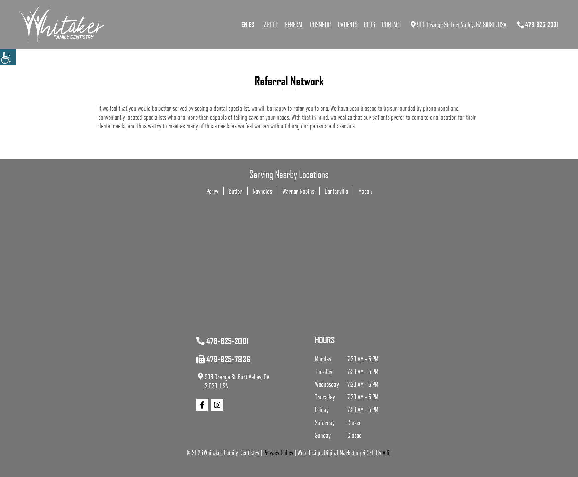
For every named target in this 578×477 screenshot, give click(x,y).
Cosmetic (320, 24)
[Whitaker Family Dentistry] (62, 24)
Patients (347, 24)
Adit (387, 452)
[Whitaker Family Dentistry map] (289, 292)
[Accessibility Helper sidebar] (8, 57)
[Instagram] (217, 405)
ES (251, 24)
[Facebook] (202, 405)
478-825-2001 (541, 24)
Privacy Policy (278, 452)
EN (244, 24)
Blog (369, 24)
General (294, 24)
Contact (391, 24)
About (271, 24)
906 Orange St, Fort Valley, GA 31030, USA (461, 24)
